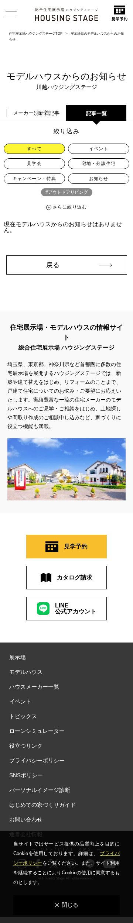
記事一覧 (96, 113)
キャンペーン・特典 (35, 178)
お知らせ (99, 178)
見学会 (34, 163)
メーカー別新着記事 (36, 113)
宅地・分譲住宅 (99, 163)
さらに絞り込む (70, 207)
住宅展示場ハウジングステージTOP (35, 33)
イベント (99, 148)
